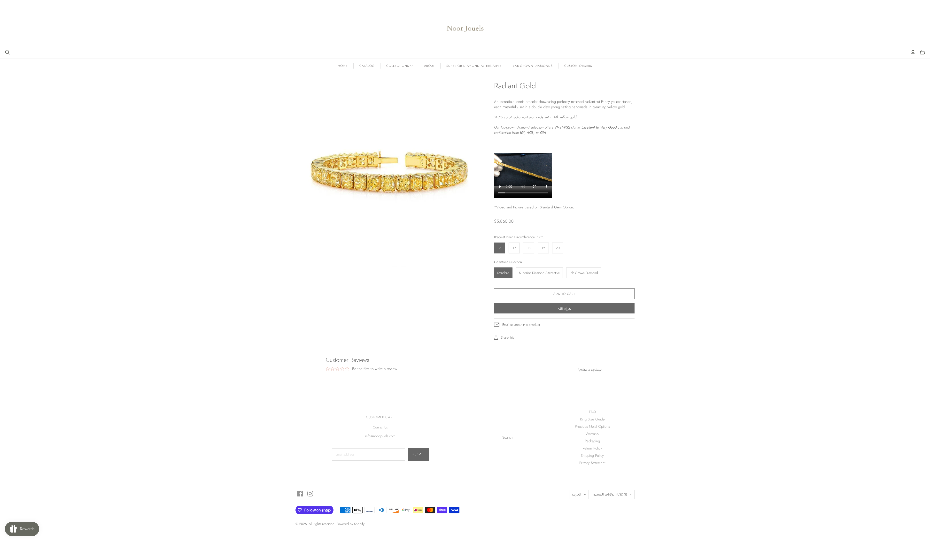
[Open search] (7, 52)
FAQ (592, 412)
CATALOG (366, 65)
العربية (576, 494)
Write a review (590, 370)
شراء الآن (564, 308)
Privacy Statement (592, 462)
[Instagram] (310, 493)
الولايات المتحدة (610, 494)
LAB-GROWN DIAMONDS (533, 65)
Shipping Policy (592, 455)
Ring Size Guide (592, 419)
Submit (418, 454)
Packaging (592, 441)
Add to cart (564, 293)
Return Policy (592, 448)
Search (507, 437)
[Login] (912, 52)
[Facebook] (300, 493)
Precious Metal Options (592, 426)
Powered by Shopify (350, 523)
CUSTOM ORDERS (578, 65)
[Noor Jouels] (465, 25)
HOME (343, 65)
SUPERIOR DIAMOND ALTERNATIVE (473, 65)
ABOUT (429, 65)
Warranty (592, 433)
